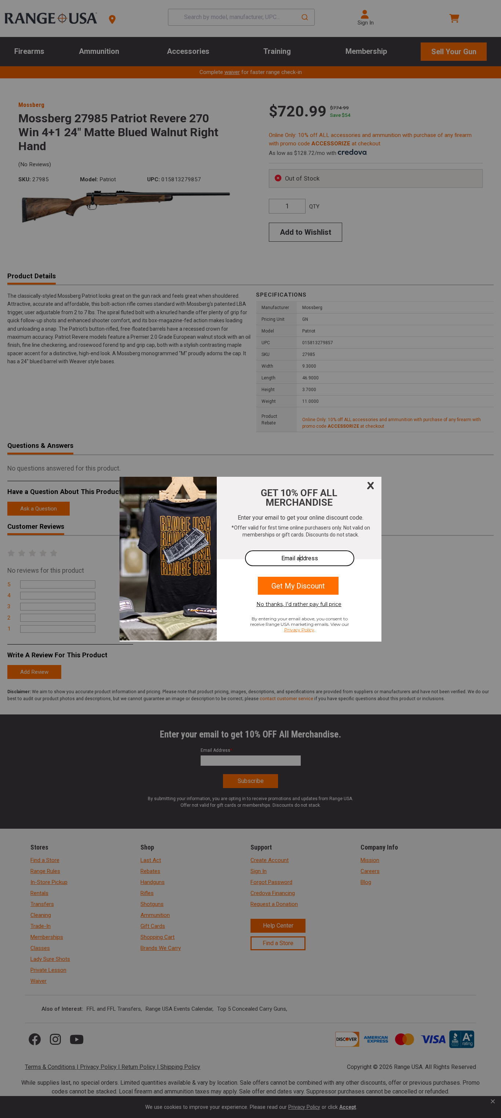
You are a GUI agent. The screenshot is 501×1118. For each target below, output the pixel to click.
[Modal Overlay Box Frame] (250, 559)
